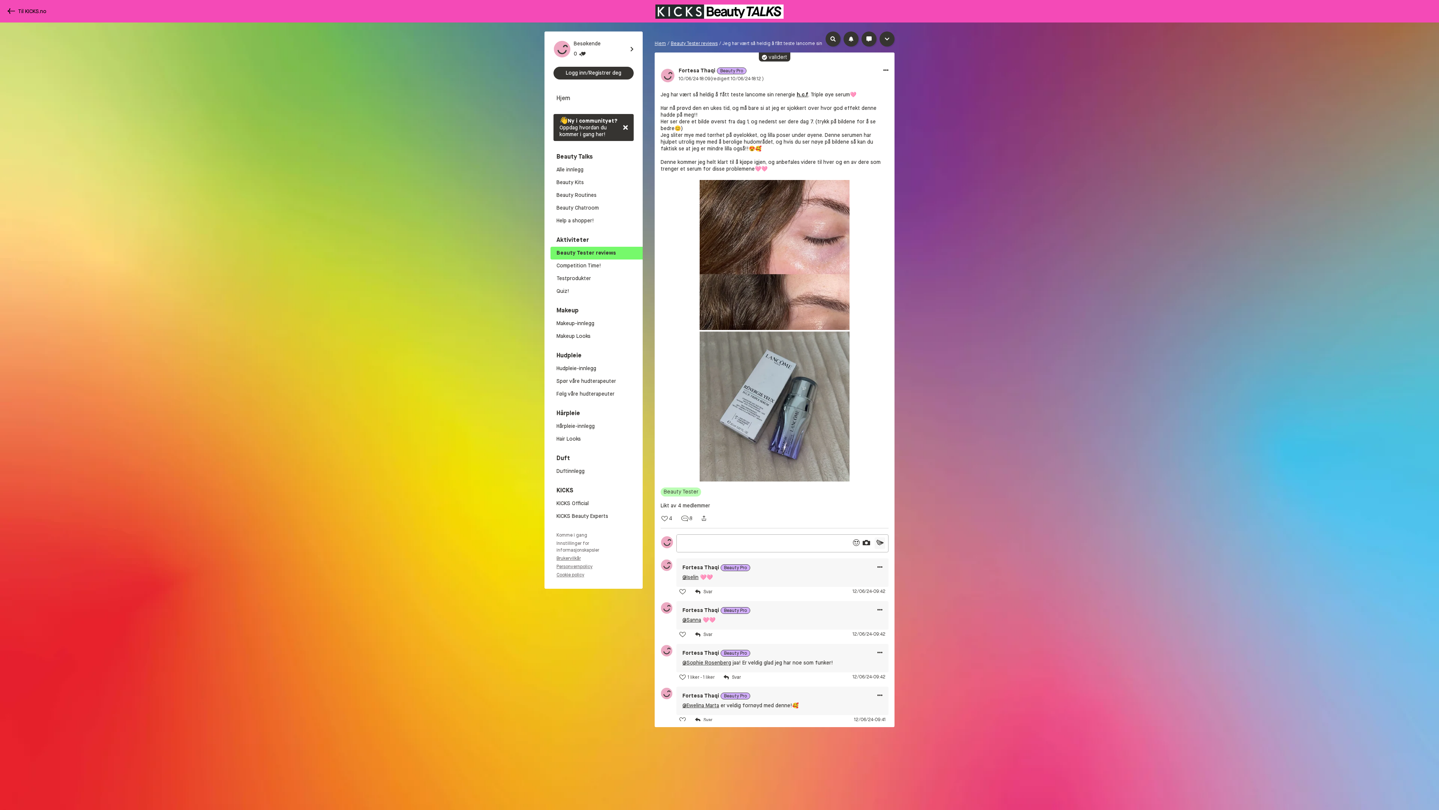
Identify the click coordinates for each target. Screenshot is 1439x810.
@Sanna (691, 620)
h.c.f (802, 94)
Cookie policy (570, 575)
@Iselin (690, 577)
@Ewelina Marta (700, 705)
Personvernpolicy (574, 567)
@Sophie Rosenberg (706, 662)
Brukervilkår (568, 558)
